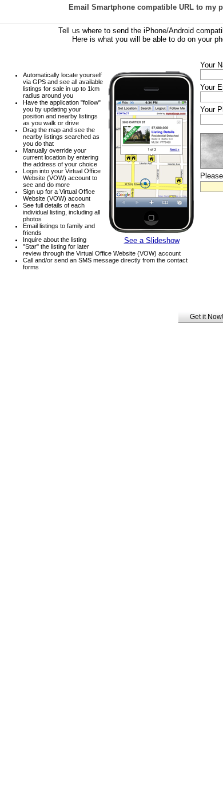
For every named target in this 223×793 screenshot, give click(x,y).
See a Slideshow (152, 240)
